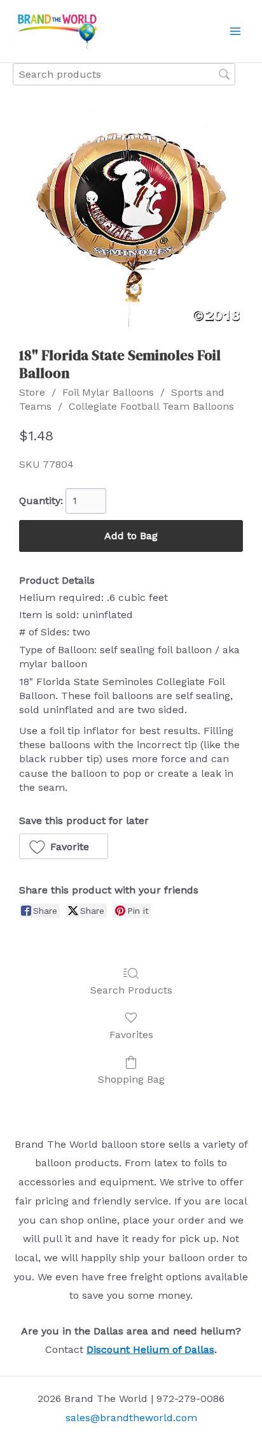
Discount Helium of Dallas (150, 1349)
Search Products (131, 990)
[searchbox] (124, 74)
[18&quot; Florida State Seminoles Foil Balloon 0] (131, 215)
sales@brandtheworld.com (131, 1418)
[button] (63, 846)
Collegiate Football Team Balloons (151, 406)
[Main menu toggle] (235, 31)
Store (32, 392)
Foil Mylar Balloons (108, 392)
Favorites (131, 1035)
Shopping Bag (131, 1079)
